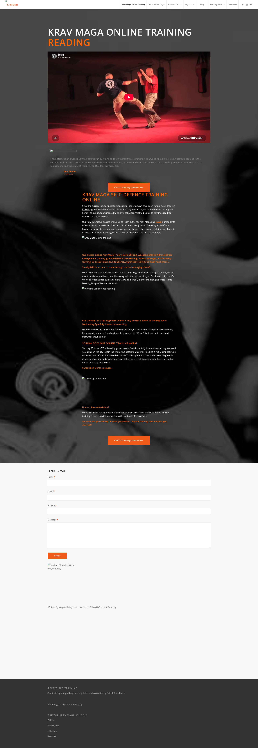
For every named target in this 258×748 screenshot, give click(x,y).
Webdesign (53, 704)
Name (51, 476)
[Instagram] (247, 5)
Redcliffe (52, 736)
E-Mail (51, 491)
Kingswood (53, 725)
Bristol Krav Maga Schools (67, 715)
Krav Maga (87, 209)
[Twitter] (251, 5)
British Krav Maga (116, 693)
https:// (69, 174)
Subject (52, 505)
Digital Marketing (70, 704)
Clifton (51, 720)
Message (53, 519)
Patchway (52, 730)
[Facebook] (243, 5)
